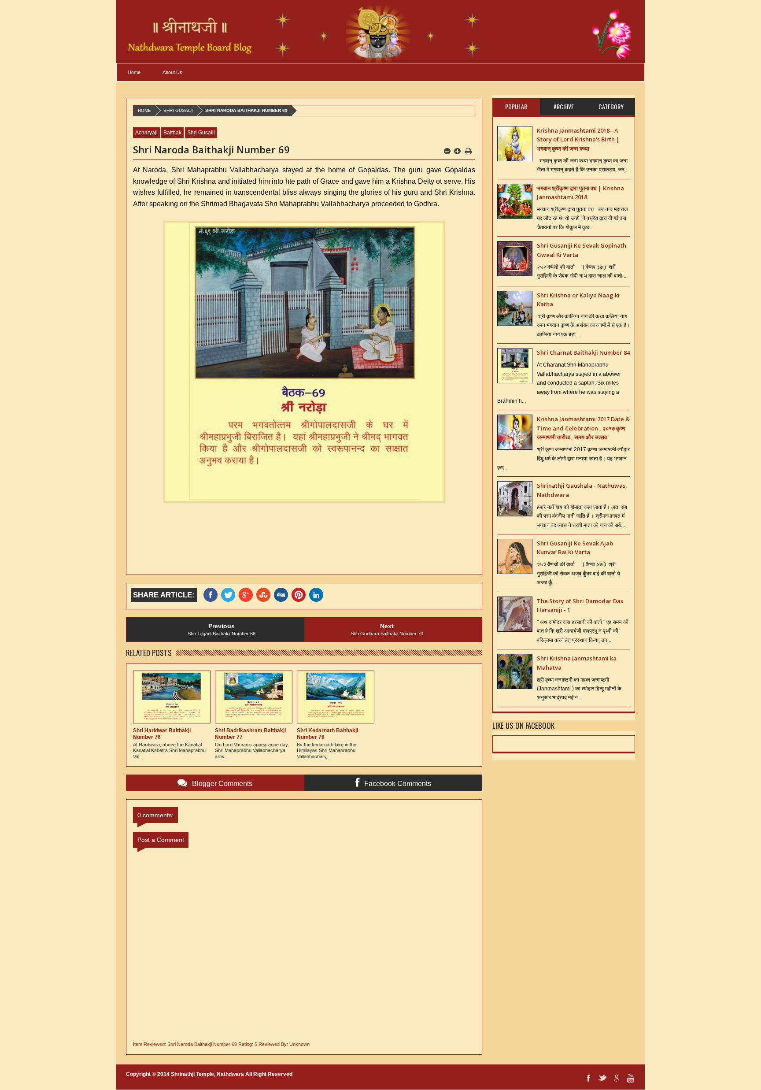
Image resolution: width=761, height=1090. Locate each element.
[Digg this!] (283, 595)
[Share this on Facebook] (212, 595)
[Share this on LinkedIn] (318, 595)
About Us (172, 72)
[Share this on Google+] (247, 595)
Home (134, 72)
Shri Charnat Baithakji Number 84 (583, 352)
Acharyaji (146, 133)
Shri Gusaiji (178, 110)
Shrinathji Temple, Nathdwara (207, 1074)
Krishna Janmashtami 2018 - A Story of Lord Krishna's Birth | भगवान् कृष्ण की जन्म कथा (578, 139)
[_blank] (230, 595)
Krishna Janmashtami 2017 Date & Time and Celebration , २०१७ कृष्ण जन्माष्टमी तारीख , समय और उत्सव (583, 428)
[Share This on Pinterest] (300, 595)
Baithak (172, 133)
